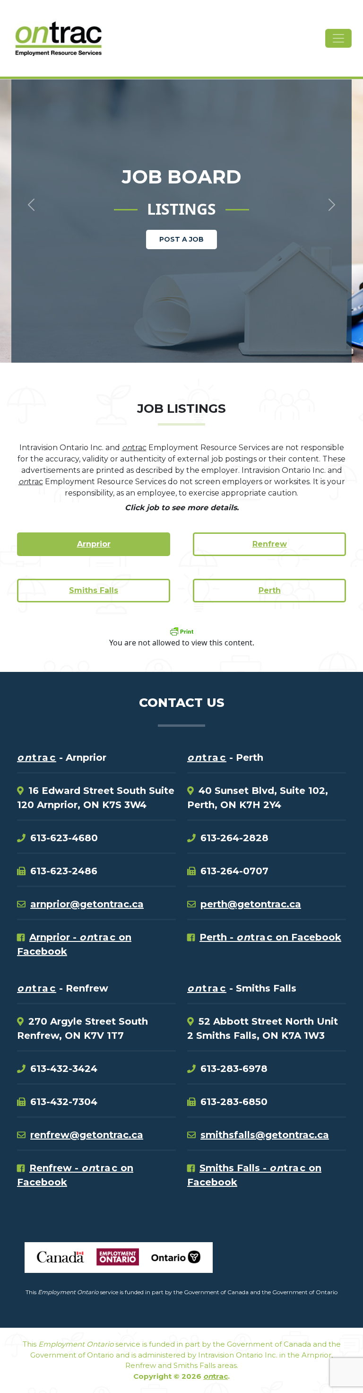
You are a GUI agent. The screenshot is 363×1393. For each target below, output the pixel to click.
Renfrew (269, 544)
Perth (270, 590)
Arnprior (94, 544)
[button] (27, 189)
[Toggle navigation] (338, 38)
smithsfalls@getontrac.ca (264, 1135)
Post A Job (181, 239)
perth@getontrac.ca (250, 904)
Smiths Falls (93, 590)
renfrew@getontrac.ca (86, 1135)
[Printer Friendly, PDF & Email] (181, 631)
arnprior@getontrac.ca (87, 904)
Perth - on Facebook (270, 937)
